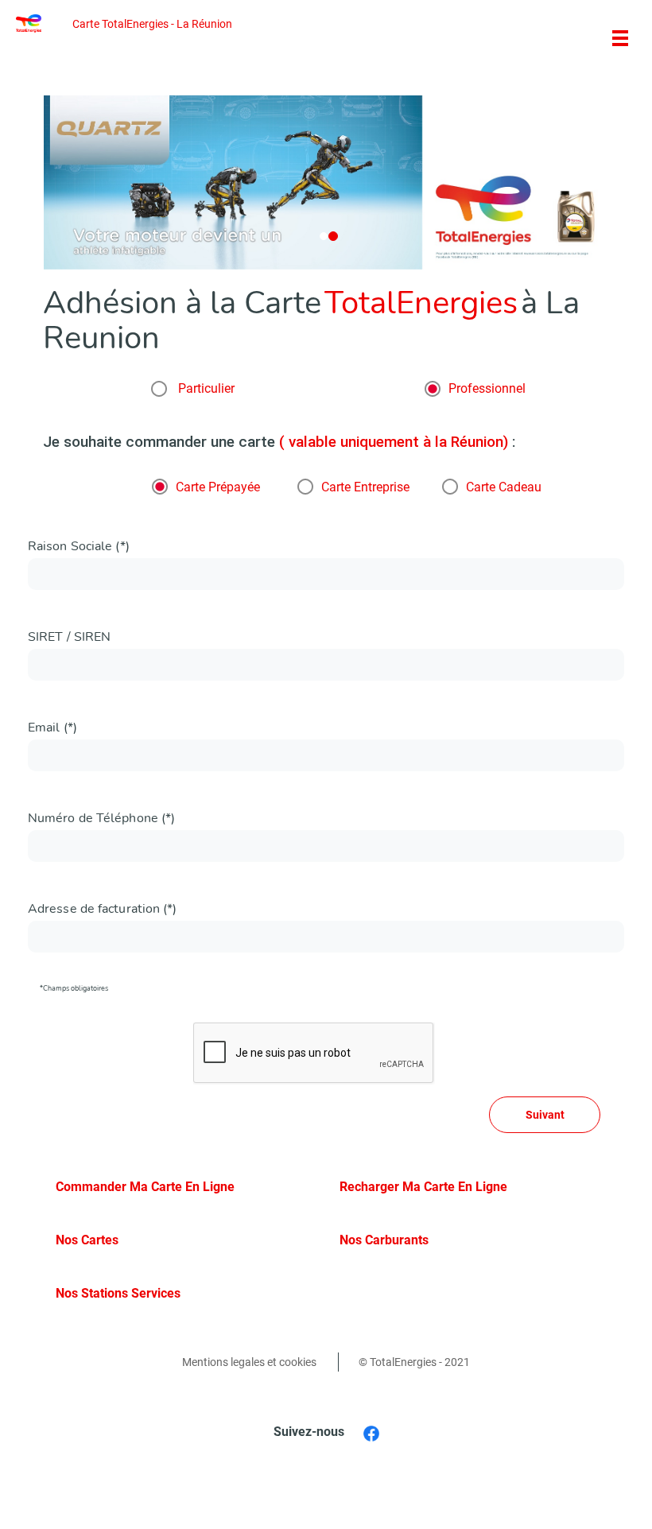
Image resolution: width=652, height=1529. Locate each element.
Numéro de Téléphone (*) (101, 818)
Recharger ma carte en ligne (423, 1186)
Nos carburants (384, 1240)
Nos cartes (87, 1240)
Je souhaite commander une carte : (279, 442)
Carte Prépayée (218, 487)
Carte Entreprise (365, 487)
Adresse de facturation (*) (102, 909)
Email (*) (52, 727)
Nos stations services (118, 1293)
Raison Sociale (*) (79, 546)
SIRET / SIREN (69, 637)
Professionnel (487, 389)
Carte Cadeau (503, 487)
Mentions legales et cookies (249, 1362)
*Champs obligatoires (74, 988)
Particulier (205, 389)
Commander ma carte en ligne (145, 1186)
